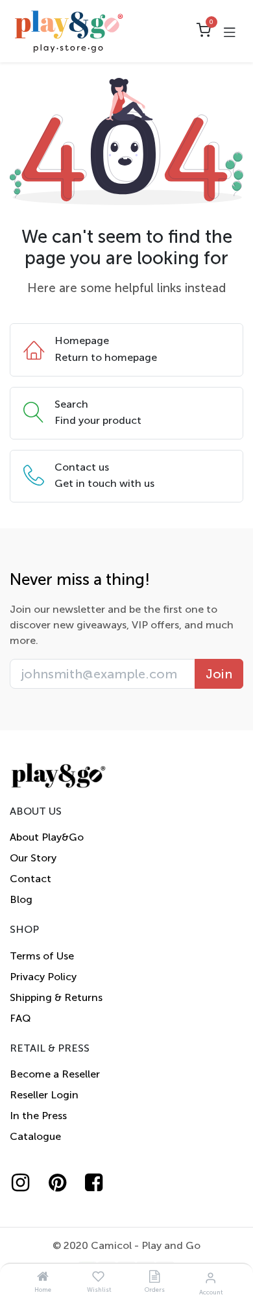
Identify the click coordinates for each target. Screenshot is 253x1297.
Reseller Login (44, 1095)
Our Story (33, 858)
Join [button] (219, 674)
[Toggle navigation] (229, 31)
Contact (30, 878)
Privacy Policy (43, 976)
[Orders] (154, 1277)
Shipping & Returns (56, 997)
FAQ (20, 1018)
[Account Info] (210, 1277)
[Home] (43, 1277)
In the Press (38, 1115)
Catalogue (35, 1136)
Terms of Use (42, 956)
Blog (21, 899)
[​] (27, 1182)
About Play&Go (47, 837)
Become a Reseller (55, 1074)
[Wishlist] (98, 1277)
